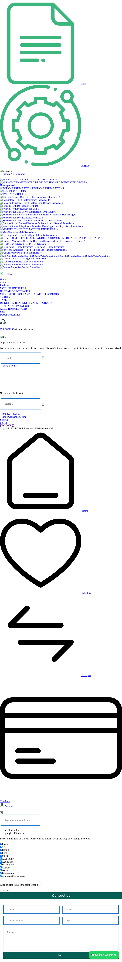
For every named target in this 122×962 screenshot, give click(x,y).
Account (8, 806)
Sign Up (4, 419)
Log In (3, 422)
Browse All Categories (14, 174)
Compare (86, 675)
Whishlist (86, 593)
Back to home (9, 365)
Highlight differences (13, 833)
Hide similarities (10, 830)
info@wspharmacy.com (14, 416)
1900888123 (6, 329)
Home (84, 510)
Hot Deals (9, 274)
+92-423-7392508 (11, 413)
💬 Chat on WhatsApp (103, 955)
